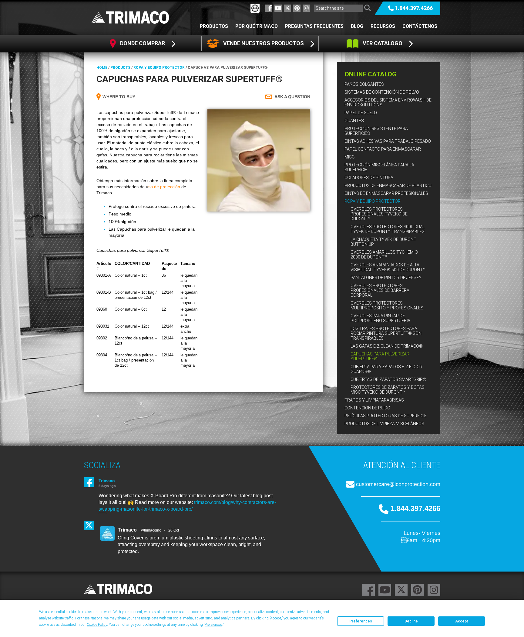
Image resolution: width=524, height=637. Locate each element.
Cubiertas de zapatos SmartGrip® (388, 379)
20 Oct (173, 530)
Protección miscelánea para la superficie (379, 167)
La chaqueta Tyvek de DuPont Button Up (383, 242)
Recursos (383, 26)
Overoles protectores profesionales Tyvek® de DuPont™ (379, 214)
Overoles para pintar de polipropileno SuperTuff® (380, 318)
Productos (214, 26)
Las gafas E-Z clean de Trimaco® (387, 346)
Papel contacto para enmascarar (382, 149)
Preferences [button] (213, 624)
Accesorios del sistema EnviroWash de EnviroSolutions (388, 102)
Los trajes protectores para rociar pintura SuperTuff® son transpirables (386, 333)
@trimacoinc (150, 530)
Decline (411, 621)
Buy (118, 96)
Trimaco (107, 480)
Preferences (360, 621)
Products (120, 67)
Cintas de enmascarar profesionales (386, 193)
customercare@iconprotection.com (398, 484)
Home (101, 67)
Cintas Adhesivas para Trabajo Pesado (387, 141)
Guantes (354, 120)
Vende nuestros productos (263, 43)
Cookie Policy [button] (97, 624)
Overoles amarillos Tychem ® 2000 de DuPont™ (384, 254)
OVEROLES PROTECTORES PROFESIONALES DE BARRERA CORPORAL (380, 290)
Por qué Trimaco (256, 26)
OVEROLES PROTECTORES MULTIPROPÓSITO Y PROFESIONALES (387, 305)
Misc (349, 157)
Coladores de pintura (368, 177)
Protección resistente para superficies (376, 131)
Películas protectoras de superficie (385, 415)
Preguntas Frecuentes (314, 26)
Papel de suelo (360, 112)
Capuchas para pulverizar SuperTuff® (380, 356)
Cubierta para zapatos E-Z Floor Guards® (386, 369)
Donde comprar (142, 43)
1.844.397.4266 (414, 8)
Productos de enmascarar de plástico (388, 185)
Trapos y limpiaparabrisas (374, 400)
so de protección (164, 186)
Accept (461, 621)
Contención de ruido (367, 407)
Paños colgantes (364, 84)
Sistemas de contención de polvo (381, 92)
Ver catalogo (382, 43)
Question (292, 96)
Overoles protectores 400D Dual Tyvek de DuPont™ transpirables (388, 229)
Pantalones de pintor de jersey (386, 277)
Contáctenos (419, 26)
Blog (357, 26)
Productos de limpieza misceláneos (384, 423)
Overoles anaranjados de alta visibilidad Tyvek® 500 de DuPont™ (388, 267)
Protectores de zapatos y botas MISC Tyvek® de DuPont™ (388, 390)
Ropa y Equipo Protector (372, 201)
